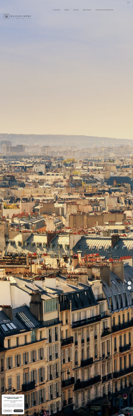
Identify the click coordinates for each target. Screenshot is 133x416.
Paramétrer (8, 410)
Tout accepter (18, 410)
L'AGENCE (76, 10)
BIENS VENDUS (87, 10)
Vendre (66, 10)
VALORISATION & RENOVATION (104, 10)
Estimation (56, 10)
